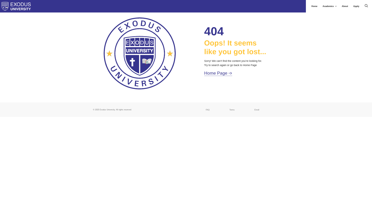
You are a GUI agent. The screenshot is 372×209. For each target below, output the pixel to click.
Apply (356, 6)
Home (314, 6)
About (345, 6)
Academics (328, 6)
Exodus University (107, 110)
